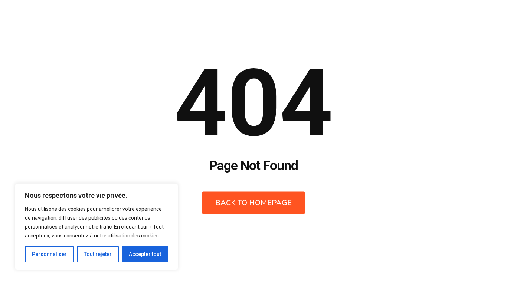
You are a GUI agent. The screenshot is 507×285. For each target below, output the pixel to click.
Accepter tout (145, 254)
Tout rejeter (98, 254)
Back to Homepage (253, 203)
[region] (96, 226)
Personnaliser (49, 254)
